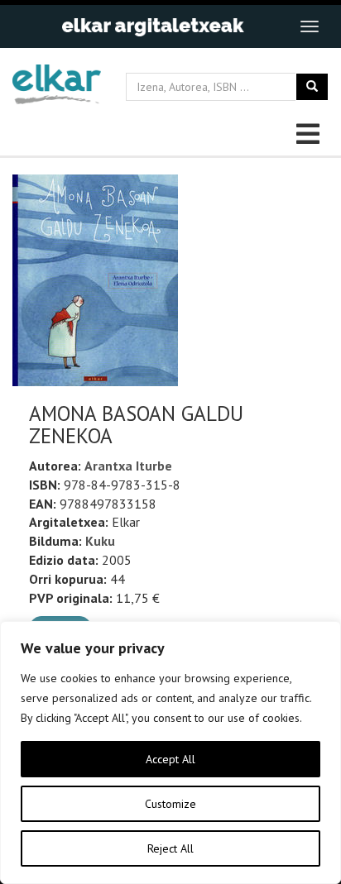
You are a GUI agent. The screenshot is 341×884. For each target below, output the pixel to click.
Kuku (100, 541)
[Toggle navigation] (309, 26)
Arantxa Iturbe (128, 465)
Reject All (170, 848)
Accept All (170, 759)
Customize (170, 803)
